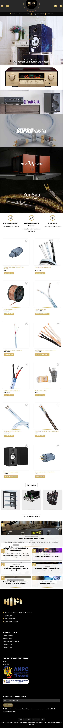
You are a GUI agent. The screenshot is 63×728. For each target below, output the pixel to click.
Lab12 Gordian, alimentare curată (31, 539)
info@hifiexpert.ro (10, 619)
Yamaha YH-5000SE (47, 584)
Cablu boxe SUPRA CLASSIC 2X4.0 (12, 431)
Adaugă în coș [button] (9, 273)
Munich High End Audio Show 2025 (47, 556)
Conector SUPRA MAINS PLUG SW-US (44, 472)
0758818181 (8, 616)
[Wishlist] (26, 241)
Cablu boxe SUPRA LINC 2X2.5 (11, 390)
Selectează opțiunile (42, 313)
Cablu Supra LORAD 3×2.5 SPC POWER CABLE (47, 431)
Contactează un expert (11, 621)
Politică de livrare (8, 644)
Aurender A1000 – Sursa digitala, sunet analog (47, 569)
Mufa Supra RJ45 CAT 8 (41, 390)
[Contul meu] (55, 6)
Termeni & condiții (8, 635)
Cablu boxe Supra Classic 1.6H (43, 267)
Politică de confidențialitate (11, 641)
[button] (2, 6)
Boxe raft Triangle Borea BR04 (11, 472)
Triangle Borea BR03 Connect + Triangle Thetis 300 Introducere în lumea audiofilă (15, 549)
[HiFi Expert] (31, 6)
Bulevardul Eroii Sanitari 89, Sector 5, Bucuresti (18, 613)
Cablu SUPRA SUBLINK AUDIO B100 (13, 350)
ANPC (4, 661)
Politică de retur (7, 647)
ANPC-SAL (6, 664)
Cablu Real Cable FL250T (10, 309)
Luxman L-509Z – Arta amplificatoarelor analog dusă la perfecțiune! (16, 568)
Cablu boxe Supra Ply (40, 309)
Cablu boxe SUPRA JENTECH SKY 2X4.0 (45, 350)
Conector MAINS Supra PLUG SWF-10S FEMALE (13, 268)
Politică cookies (7, 638)
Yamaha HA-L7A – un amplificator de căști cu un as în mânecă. (15, 583)
